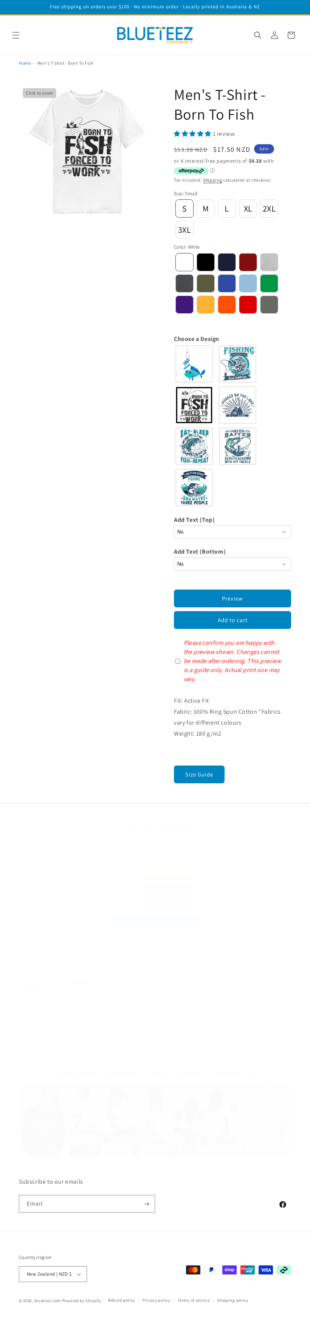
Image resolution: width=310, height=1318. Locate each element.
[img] (43, 972)
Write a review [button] (155, 922)
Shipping (212, 180)
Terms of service (193, 1300)
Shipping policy (232, 1300)
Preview (232, 598)
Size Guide (199, 774)
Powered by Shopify (81, 1300)
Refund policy (121, 1300)
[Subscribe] (146, 1204)
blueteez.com (47, 1300)
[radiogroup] (232, 426)
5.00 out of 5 (175, 843)
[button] (16, 35)
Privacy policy (156, 1300)
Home (25, 63)
